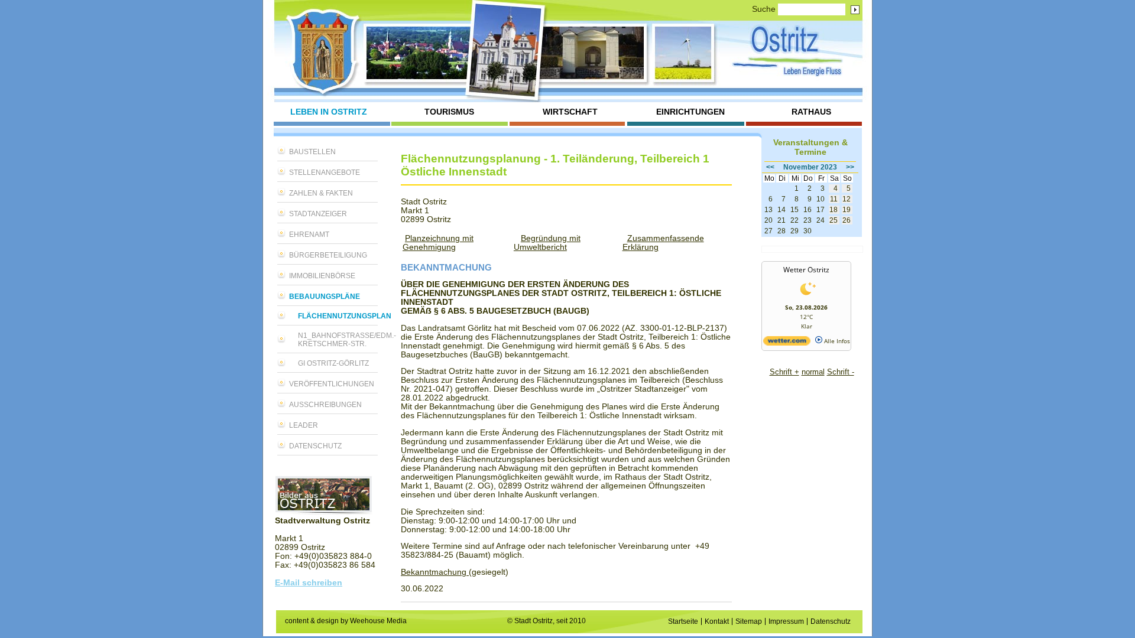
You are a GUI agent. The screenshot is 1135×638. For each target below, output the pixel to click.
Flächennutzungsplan (338, 316)
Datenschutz (315, 446)
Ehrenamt (309, 234)
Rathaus (811, 112)
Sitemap (748, 621)
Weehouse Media (378, 620)
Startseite (683, 621)
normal (813, 371)
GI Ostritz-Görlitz (333, 363)
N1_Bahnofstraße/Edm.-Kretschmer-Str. (338, 339)
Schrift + (784, 371)
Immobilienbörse (322, 276)
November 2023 (810, 167)
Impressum (786, 621)
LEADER (303, 425)
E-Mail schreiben (308, 582)
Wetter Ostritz (806, 270)
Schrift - (840, 371)
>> (850, 167)
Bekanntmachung (435, 572)
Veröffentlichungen (331, 384)
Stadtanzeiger (318, 214)
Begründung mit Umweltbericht (547, 243)
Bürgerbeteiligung (328, 255)
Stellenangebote (324, 172)
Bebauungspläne (324, 296)
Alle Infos (836, 341)
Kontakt (717, 621)
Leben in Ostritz (328, 112)
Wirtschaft (570, 112)
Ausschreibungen (325, 405)
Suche (764, 9)
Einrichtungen (690, 112)
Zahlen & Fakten (321, 193)
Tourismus (449, 112)
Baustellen (312, 152)
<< (770, 167)
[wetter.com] (786, 343)
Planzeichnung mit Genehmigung (438, 243)
